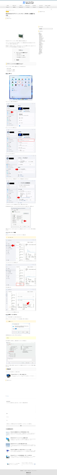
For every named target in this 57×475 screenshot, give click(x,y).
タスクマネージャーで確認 (20, 55)
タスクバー (21, 5)
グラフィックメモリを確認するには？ (22, 52)
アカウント (7, 7)
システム (8, 5)
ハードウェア (27, 7)
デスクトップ (14, 5)
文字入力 (14, 7)
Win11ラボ (28, 472)
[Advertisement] (21, 25)
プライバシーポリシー (34, 470)
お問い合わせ (29, 470)
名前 (7, 413)
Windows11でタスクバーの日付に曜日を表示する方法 (19, 443)
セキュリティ (41, 7)
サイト (7, 420)
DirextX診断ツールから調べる (20, 57)
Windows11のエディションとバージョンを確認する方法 (19, 437)
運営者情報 (21, 470)
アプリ (48, 7)
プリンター (34, 7)
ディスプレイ (34, 5)
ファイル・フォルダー (47, 5)
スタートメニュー (27, 5)
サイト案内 (25, 470)
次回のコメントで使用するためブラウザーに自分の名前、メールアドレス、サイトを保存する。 (19, 423)
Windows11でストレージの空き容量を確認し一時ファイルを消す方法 (21, 455)
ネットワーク (41, 5)
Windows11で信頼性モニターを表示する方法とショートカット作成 (21, 449)
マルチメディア (21, 7)
